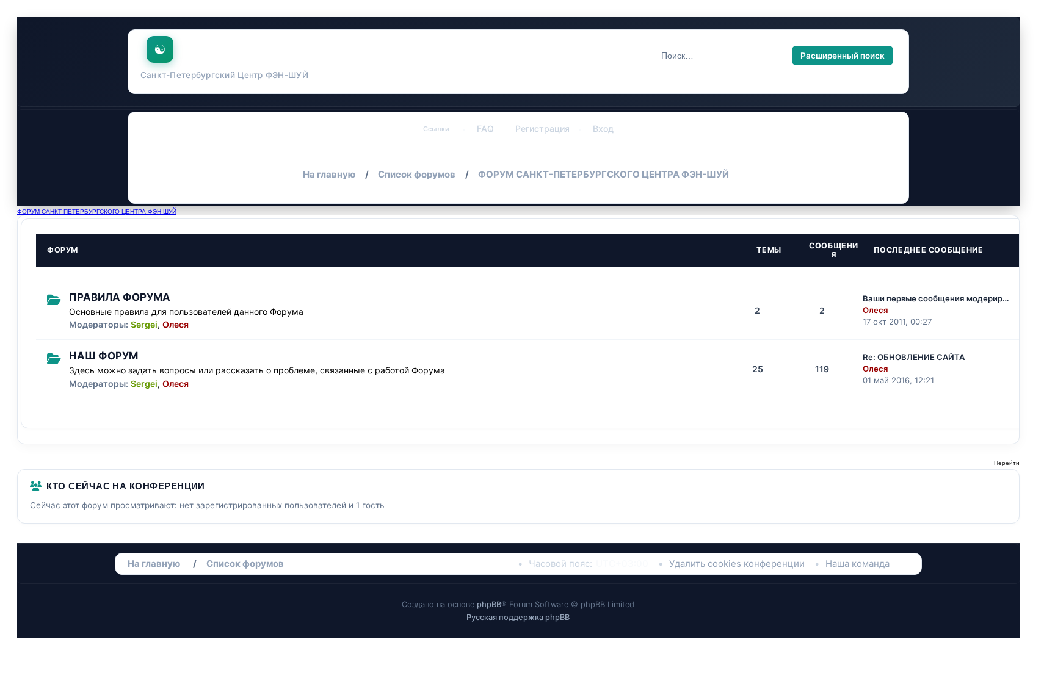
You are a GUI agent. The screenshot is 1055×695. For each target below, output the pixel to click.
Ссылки (436, 128)
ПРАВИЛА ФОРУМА (119, 297)
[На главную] (160, 46)
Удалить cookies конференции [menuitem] (737, 563)
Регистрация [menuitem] (542, 128)
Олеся (175, 324)
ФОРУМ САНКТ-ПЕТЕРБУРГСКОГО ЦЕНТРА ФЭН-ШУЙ (96, 211)
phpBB (489, 604)
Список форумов (245, 563)
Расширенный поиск (842, 55)
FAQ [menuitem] (485, 128)
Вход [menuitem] (603, 128)
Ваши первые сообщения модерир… (936, 298)
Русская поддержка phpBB (518, 617)
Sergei (144, 324)
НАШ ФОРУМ (103, 356)
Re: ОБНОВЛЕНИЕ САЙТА (914, 357)
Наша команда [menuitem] (857, 563)
